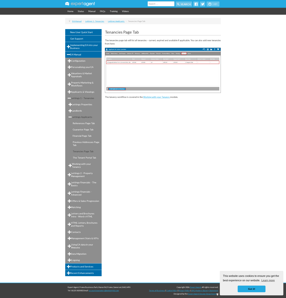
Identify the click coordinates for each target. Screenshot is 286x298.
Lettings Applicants (82, 117)
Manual (91, 11)
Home (70, 11)
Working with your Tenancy (81, 165)
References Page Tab (84, 123)
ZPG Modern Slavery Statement (204, 290)
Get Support (76, 38)
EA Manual (75, 54)
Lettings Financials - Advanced (81, 193)
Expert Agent (195, 287)
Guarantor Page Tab (83, 129)
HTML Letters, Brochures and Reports (84, 224)
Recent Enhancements (82, 273)
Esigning (75, 260)
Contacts (76, 232)
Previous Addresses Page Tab (86, 143)
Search (186, 4)
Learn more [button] (268, 280)
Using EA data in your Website (82, 246)
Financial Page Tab (82, 135)
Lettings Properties (82, 104)
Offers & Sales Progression (85, 200)
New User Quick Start (81, 32)
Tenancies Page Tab (83, 151)
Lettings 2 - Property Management (82, 175)
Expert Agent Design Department (202, 294)
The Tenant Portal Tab (84, 157)
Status (81, 11)
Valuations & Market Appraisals (81, 75)
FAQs (102, 11)
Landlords (77, 110)
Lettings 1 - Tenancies (82, 98)
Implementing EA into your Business (84, 46)
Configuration (78, 60)
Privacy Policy (184, 290)
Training (114, 11)
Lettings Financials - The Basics (83, 184)
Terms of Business (157, 290)
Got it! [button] (251, 289)
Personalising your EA (82, 67)
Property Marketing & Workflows (82, 84)
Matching (76, 207)
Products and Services (81, 266)
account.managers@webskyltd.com (104, 290)
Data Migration (78, 253)
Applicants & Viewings (82, 91)
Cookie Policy (171, 290)
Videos (125, 11)
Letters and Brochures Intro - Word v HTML (82, 215)
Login (214, 3)
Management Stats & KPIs (85, 238)
